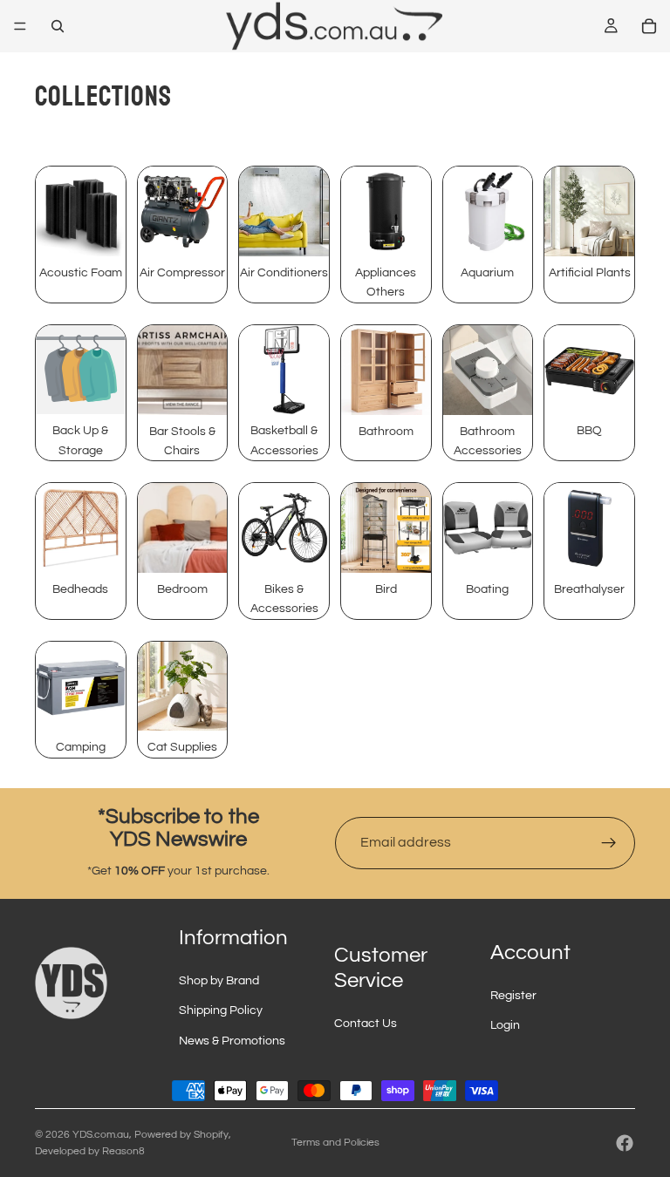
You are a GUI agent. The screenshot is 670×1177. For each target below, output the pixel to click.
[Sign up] (609, 843)
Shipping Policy (221, 1010)
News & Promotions (232, 1041)
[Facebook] (624, 1143)
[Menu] (20, 26)
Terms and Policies (335, 1142)
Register (513, 996)
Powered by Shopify (181, 1134)
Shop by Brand (219, 981)
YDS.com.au (100, 1134)
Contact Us (365, 1023)
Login (505, 1025)
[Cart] (649, 26)
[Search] (57, 26)
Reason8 (123, 1151)
